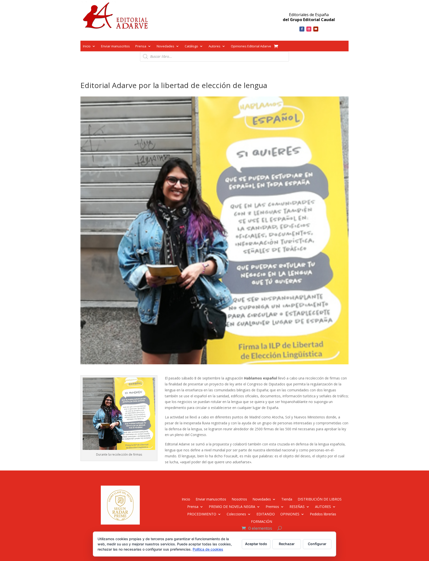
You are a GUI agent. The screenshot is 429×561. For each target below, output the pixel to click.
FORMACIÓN (261, 521)
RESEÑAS (297, 506)
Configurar (317, 544)
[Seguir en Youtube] (315, 29)
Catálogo (191, 46)
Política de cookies (208, 549)
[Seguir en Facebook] (301, 29)
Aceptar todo (256, 544)
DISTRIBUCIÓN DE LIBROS (320, 499)
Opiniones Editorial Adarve (251, 46)
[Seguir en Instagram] (308, 29)
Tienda (286, 499)
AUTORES (323, 506)
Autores (214, 46)
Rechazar (287, 544)
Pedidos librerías (323, 514)
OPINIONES (289, 514)
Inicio (87, 46)
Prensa (140, 46)
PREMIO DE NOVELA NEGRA (232, 506)
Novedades (165, 46)
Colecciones (236, 514)
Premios (272, 506)
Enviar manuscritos (115, 46)
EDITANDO (265, 514)
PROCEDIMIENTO (201, 514)
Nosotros (239, 499)
